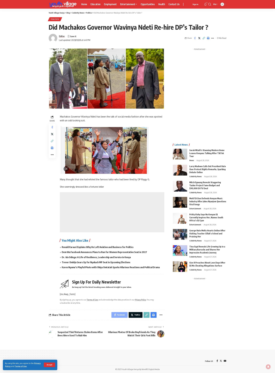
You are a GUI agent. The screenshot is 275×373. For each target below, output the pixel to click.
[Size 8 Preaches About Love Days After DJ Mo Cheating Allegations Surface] (180, 266)
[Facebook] (217, 361)
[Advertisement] (112, 212)
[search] (209, 4)
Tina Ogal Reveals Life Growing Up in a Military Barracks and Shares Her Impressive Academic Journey (207, 250)
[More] (213, 38)
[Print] (208, 38)
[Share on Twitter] (199, 38)
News (191, 160)
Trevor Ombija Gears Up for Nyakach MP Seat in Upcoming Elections (96, 262)
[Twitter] (221, 361)
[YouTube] (225, 361)
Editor (62, 36)
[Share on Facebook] (195, 38)
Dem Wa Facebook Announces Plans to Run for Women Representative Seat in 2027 (104, 252)
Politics (55, 19)
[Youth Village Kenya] (63, 4)
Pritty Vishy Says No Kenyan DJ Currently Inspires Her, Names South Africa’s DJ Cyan (206, 217)
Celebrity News (195, 176)
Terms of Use (21, 366)
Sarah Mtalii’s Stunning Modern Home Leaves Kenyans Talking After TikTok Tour (206, 153)
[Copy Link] (204, 38)
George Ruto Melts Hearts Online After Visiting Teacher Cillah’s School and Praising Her (207, 233)
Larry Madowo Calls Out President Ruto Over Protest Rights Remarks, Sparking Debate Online (207, 169)
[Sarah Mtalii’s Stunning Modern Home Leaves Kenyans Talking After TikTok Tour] (180, 154)
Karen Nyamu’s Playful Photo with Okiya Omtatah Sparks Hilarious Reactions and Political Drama (111, 267)
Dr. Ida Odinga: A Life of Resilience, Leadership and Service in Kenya (96, 257)
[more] (183, 4)
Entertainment (195, 208)
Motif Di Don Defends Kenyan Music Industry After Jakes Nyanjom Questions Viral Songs (207, 201)
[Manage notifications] (268, 366)
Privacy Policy (140, 300)
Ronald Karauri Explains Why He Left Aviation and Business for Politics (97, 247)
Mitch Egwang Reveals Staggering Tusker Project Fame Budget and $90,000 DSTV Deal (205, 185)
